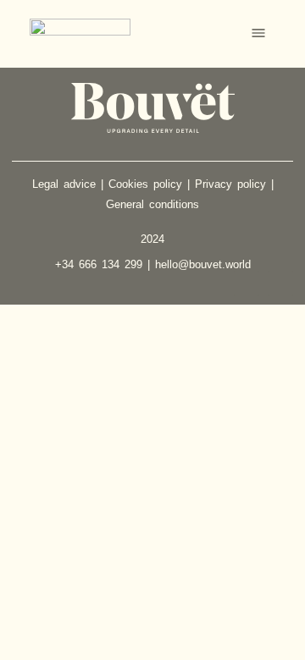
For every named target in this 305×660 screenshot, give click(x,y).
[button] (258, 34)
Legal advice (64, 184)
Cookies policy (145, 184)
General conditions (152, 204)
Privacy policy (230, 184)
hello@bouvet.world (203, 264)
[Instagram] (246, 283)
